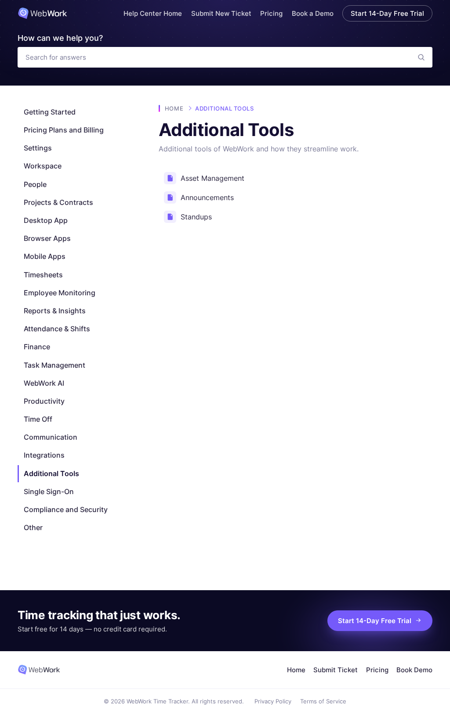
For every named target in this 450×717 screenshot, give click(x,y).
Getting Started (50, 112)
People (35, 184)
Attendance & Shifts (57, 328)
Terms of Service (323, 701)
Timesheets (43, 274)
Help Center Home (152, 13)
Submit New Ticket (221, 13)
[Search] (421, 57)
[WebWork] (39, 669)
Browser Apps (47, 238)
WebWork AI (44, 383)
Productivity (44, 401)
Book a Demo (313, 13)
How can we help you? (60, 38)
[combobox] (214, 57)
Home (174, 108)
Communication (50, 437)
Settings (38, 147)
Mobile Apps (44, 256)
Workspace (43, 165)
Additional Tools (51, 473)
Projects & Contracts (58, 202)
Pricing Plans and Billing (64, 129)
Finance (37, 346)
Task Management (54, 365)
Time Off (38, 419)
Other (33, 527)
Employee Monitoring (59, 292)
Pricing (271, 13)
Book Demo (414, 670)
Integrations (44, 455)
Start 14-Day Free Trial (387, 13)
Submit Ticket (335, 670)
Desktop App (46, 220)
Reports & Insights (55, 310)
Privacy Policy (272, 701)
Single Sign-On (49, 491)
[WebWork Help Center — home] (42, 13)
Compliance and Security (66, 509)
